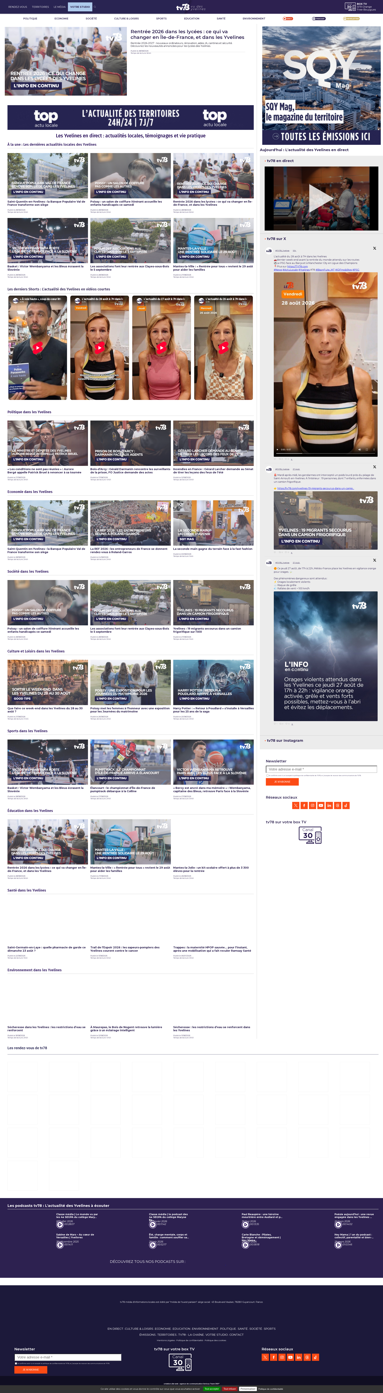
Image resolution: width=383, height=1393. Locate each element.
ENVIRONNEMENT (254, 18)
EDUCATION (191, 18)
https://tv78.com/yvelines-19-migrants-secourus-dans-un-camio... (315, 488)
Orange (367, 6)
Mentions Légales (166, 1340)
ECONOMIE (61, 18)
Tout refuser (230, 1389)
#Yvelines (304, 269)
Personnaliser (248, 1389)
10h (294, 250)
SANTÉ (221, 18)
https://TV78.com (297, 266)
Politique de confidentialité (189, 1340)
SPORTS (161, 18)
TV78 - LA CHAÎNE (191, 1334)
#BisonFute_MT (325, 269)
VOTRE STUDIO (80, 7)
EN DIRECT (115, 1328)
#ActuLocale (290, 269)
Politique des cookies (215, 1340)
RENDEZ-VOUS (17, 7)
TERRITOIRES (40, 7)
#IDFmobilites (343, 269)
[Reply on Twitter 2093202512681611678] (275, 459)
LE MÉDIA (60, 7)
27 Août (296, 469)
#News (278, 269)
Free (360, 9)
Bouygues (369, 9)
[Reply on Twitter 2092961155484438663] (275, 552)
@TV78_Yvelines (282, 250)
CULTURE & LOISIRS (126, 18)
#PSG (355, 269)
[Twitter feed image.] (326, 520)
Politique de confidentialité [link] (270, 1389)
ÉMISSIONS (147, 1334)
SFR (359, 6)
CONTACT (237, 1334)
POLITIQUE (30, 18)
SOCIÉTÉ (91, 18)
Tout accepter (212, 1389)
